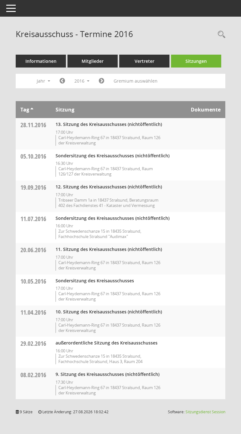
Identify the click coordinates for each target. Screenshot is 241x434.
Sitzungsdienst (205, 412)
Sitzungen (196, 61)
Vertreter (144, 61)
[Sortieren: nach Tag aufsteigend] (31, 109)
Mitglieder (93, 61)
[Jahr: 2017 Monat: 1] (101, 81)
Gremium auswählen (136, 81)
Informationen (40, 61)
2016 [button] (80, 81)
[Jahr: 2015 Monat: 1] (62, 81)
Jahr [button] (41, 81)
